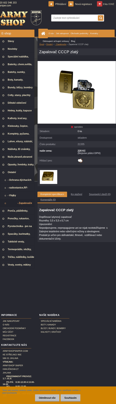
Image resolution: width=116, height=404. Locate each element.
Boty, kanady (48, 325)
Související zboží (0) (100, 194)
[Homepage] (44, 33)
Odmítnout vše (47, 398)
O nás (51, 33)
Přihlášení (61, 4)
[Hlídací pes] (80, 159)
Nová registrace (83, 4)
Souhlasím (70, 398)
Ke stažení (76, 194)
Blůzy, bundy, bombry (53, 328)
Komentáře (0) (48, 199)
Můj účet (8, 332)
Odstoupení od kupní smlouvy (56, 41)
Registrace (9, 335)
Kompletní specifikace (52, 194)
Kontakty (94, 33)
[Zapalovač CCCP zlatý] (77, 62)
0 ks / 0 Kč (108, 4)
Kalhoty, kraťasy (51, 332)
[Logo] (21, 18)
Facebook (8, 339)
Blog (73, 41)
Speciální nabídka (51, 321)
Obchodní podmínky (79, 33)
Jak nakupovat (62, 33)
